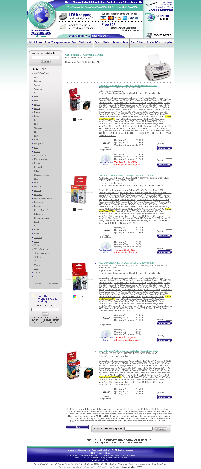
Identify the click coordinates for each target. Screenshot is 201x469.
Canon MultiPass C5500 (146, 121)
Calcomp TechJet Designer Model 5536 (116, 100)
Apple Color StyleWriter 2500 (142, 361)
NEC (36, 179)
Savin (36, 241)
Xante (36, 269)
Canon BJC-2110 (156, 363)
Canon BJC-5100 (139, 370)
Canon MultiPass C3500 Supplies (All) (82, 62)
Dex (36, 100)
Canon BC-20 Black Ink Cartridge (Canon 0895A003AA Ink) (128, 85)
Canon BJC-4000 (111, 107)
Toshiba (37, 257)
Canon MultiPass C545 (124, 121)
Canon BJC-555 (160, 112)
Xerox (37, 272)
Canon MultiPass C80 (122, 384)
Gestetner (38, 128)
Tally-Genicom (41, 249)
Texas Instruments (42, 253)
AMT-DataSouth (41, 73)
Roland (37, 229)
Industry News (97, 457)
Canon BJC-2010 (138, 102)
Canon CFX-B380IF (139, 114)
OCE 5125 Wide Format (154, 128)
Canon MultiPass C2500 (109, 116)
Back (77, 427)
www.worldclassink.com (79, 450)
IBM (36, 136)
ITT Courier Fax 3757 (150, 126)
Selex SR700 (111, 133)
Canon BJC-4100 (127, 107)
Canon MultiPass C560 (124, 123)
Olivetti (37, 190)
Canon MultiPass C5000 (147, 119)
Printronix (38, 214)
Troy (36, 261)
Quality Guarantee (126, 455)
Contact (101, 453)
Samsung (38, 237)
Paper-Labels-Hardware (116, 457)
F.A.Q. (99, 455)
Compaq (38, 89)
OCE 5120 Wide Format (131, 128)
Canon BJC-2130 (150, 105)
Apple (37, 77)
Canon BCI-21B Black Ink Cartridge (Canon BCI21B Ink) (126, 175)
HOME (93, 453)
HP (35, 132)
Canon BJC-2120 (133, 105)
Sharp (36, 245)
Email (108, 453)
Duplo (37, 108)
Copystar (38, 93)
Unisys (37, 265)
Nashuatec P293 (111, 128)
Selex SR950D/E (142, 133)
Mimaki (37, 171)
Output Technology (43, 198)
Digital (37, 104)
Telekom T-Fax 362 (107, 135)
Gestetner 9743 (132, 126)
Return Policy (88, 455)
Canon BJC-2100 (155, 102)
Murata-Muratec (41, 175)
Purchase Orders (81, 457)
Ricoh (36, 222)
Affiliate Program (105, 460)
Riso (36, 226)
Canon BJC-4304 (145, 368)
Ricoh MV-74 (149, 130)
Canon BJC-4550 (106, 370)
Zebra (36, 276)
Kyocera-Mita (40, 159)
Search (160, 429)
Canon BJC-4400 (152, 109)
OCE (36, 182)
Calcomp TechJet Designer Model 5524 (146, 98)
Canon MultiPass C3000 (153, 116)
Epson (37, 112)
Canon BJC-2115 (116, 105)
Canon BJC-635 (121, 114)
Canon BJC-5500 (144, 112)
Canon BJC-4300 (113, 109)
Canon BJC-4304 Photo (132, 109)
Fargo (36, 116)
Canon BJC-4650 (112, 112)
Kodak (37, 151)
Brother (37, 81)
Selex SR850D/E (126, 133)
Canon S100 (118, 126)
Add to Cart (164, 148)
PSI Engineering (41, 218)
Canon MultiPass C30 (131, 116)
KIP (36, 147)
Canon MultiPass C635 (146, 123)
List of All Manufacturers (46, 283)
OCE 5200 (125, 220)
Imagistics (38, 143)
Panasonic (38, 202)
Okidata (37, 186)
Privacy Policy (110, 455)
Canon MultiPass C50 (125, 119)
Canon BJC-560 (106, 114)
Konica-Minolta (41, 155)
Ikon (36, 139)
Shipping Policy (73, 455)
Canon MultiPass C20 (158, 114)
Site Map (92, 460)
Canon (37, 85)
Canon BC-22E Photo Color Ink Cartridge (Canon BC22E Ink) (128, 351)
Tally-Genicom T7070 (161, 133)
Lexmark (38, 167)
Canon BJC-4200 (144, 107)
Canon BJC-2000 (121, 102)
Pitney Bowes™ (41, 210)
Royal (36, 233)
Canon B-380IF (105, 102)
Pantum (37, 206)
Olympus (38, 194)
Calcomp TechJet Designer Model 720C (153, 100)
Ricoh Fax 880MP (133, 130)
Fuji (36, 120)
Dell (36, 96)
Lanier (37, 163)
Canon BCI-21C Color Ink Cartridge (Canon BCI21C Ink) (126, 263)
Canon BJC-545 (128, 112)
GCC (36, 124)
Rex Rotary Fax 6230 (114, 130)
